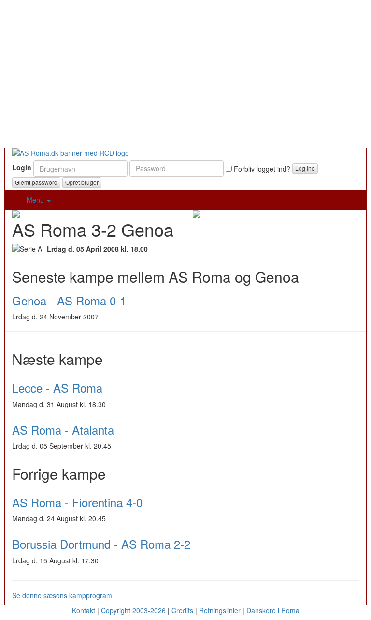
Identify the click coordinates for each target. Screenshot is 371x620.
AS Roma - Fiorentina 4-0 (77, 502)
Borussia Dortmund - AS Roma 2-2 (101, 543)
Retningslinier (220, 610)
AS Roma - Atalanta (63, 429)
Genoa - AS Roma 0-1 (69, 300)
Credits (182, 610)
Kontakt (83, 610)
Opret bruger (82, 182)
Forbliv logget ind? (261, 169)
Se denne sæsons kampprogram (62, 595)
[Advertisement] (185, 75)
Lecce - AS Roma (57, 387)
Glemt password (36, 182)
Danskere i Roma (273, 610)
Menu (36, 200)
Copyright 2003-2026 (133, 610)
